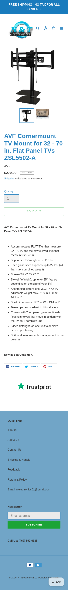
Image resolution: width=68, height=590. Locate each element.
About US (13, 439)
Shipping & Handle (19, 459)
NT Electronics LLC (28, 577)
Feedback (14, 469)
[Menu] (62, 28)
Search (12, 429)
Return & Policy (17, 479)
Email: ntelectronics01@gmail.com (29, 489)
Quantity (8, 191)
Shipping (9, 178)
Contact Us (15, 449)
